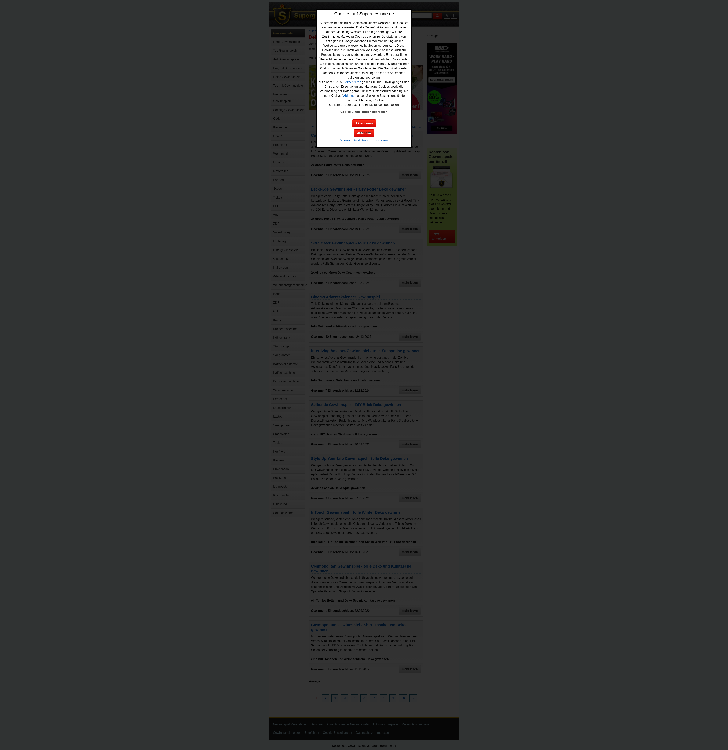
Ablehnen (349, 95)
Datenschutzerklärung (354, 140)
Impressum (381, 140)
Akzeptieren (353, 82)
